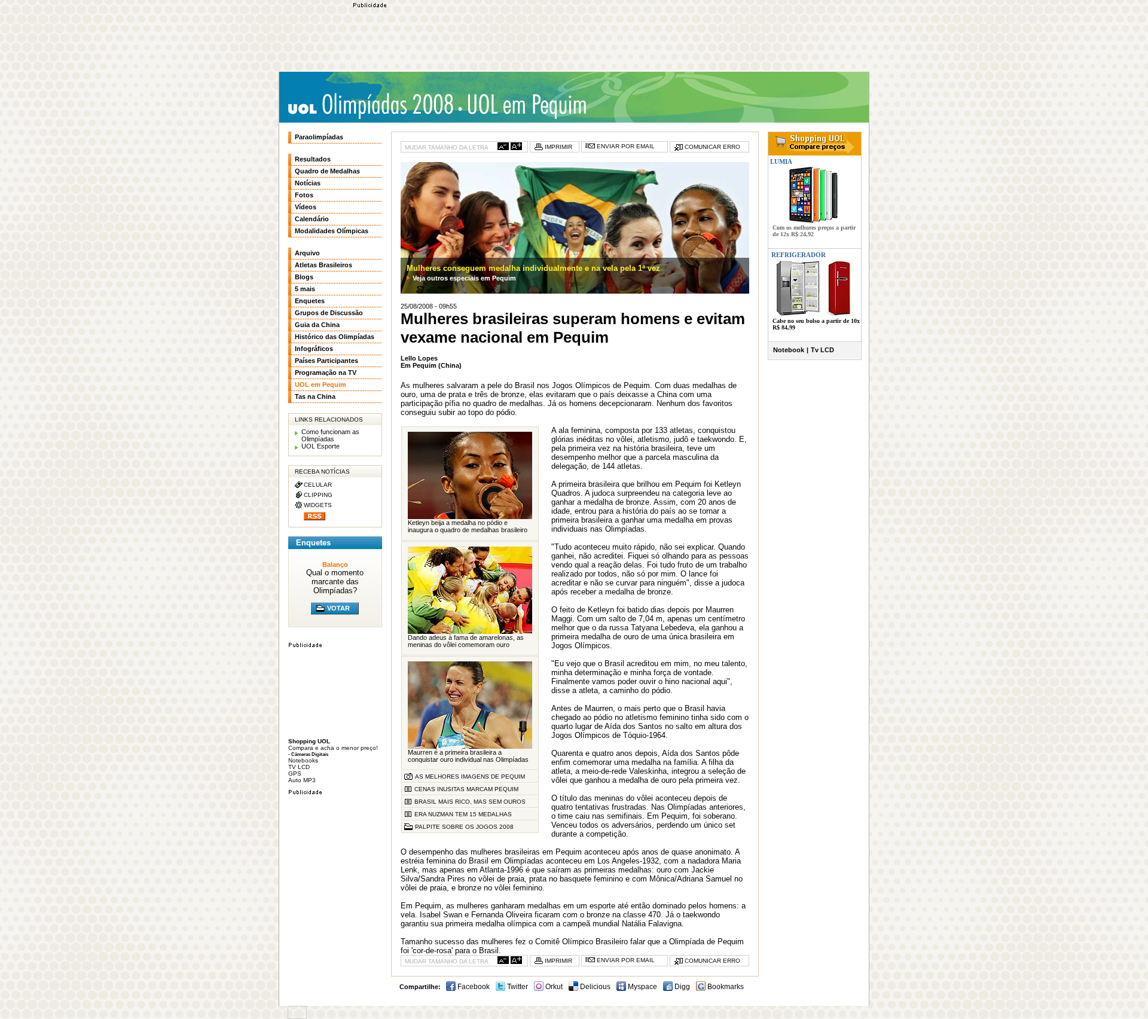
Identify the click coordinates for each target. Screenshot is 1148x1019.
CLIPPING (318, 495)
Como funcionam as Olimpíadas (330, 435)
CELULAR (318, 484)
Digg (681, 987)
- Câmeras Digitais (308, 754)
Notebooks (303, 760)
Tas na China (315, 396)
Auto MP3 (302, 780)
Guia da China (317, 324)
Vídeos (305, 206)
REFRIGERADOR (798, 254)
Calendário (312, 218)
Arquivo (307, 253)
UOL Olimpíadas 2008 (370, 105)
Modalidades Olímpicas (331, 230)
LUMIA (780, 161)
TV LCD (299, 767)
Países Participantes (326, 360)
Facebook (473, 987)
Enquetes (310, 300)
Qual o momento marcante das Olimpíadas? (335, 581)
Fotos (304, 195)
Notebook (788, 349)
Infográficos (314, 348)
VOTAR (338, 608)
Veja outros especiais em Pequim (464, 278)
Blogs (304, 276)
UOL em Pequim (320, 384)
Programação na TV (325, 372)
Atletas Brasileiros (323, 265)
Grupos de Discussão (329, 312)
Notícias (307, 183)
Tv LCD (822, 349)
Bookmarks (725, 987)
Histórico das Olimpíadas (334, 336)
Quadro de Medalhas (327, 171)
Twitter (516, 987)
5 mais (305, 288)
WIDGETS (318, 505)
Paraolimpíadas (319, 137)
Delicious (594, 987)
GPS (294, 773)
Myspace (641, 987)
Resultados (313, 159)
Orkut (553, 987)
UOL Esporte (320, 446)
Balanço (335, 564)
